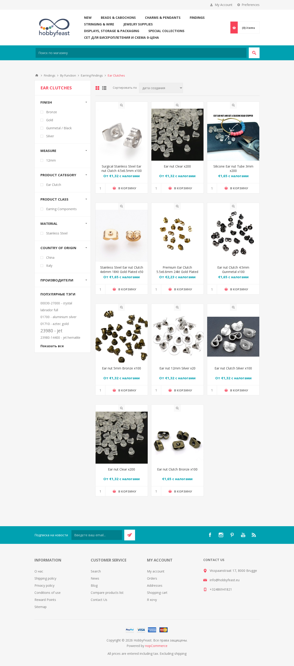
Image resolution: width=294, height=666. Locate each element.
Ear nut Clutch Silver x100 (233, 368)
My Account (223, 5)
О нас (38, 571)
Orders (152, 578)
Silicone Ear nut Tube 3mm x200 (233, 168)
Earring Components (61, 209)
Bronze (51, 112)
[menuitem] (62, 571)
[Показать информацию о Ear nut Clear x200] (177, 135)
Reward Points (45, 599)
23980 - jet (51, 330)
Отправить (129, 535)
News (95, 578)
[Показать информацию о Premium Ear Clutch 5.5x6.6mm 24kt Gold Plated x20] (177, 236)
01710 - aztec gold (54, 324)
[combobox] (141, 53)
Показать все (52, 346)
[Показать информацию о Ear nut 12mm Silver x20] (177, 337)
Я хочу (152, 599)
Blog (94, 585)
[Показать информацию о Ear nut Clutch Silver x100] (233, 337)
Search (96, 571)
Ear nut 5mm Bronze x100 (121, 368)
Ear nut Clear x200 (177, 166)
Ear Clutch (53, 184)
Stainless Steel (57, 233)
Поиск (254, 52)
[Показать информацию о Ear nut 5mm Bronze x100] (122, 337)
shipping (180, 653)
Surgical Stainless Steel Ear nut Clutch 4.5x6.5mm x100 (122, 168)
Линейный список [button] (104, 88)
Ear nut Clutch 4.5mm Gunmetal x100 (233, 269)
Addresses (154, 585)
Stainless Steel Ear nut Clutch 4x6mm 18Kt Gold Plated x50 (121, 269)
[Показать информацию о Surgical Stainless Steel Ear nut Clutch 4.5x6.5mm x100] (122, 135)
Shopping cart (157, 592)
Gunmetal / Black (59, 128)
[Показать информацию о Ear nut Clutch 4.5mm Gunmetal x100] (233, 236)
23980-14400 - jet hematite (60, 337)
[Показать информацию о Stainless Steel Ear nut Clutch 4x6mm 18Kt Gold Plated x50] (122, 236)
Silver (50, 136)
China (50, 257)
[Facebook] (210, 535)
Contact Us (99, 599)
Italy (49, 265)
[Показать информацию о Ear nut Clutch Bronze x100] (177, 438)
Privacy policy (44, 585)
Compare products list (107, 592)
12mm (51, 160)
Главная (36, 75)
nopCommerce (156, 646)
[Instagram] (221, 535)
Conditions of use (47, 592)
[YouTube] (243, 535)
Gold (49, 120)
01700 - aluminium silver (58, 317)
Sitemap (40, 607)
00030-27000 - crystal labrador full (56, 306)
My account (155, 571)
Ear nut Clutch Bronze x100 (177, 469)
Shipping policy (45, 578)
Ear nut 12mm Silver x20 (177, 368)
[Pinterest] (232, 535)
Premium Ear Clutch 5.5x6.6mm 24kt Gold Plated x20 (177, 271)
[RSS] (254, 535)
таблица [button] (97, 88)
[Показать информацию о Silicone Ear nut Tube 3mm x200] (233, 135)
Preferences (251, 5)
